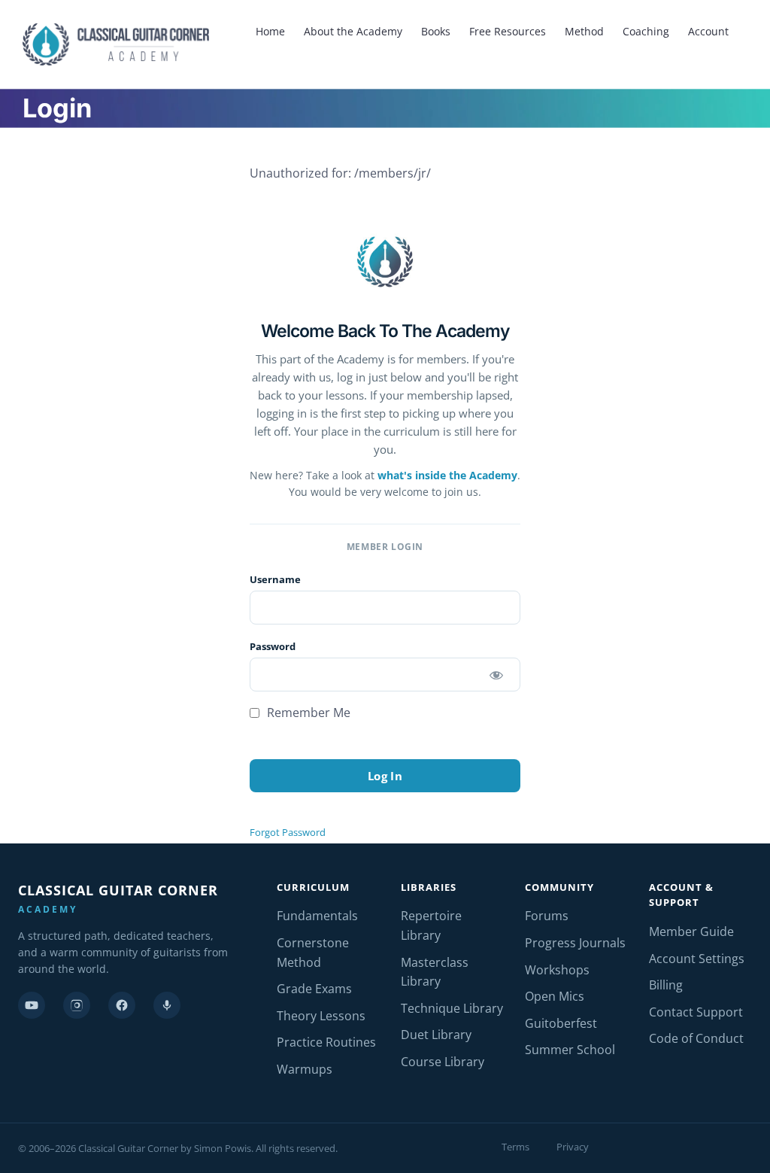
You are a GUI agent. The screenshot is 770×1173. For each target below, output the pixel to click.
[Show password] (495, 674)
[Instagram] (76, 1005)
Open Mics (554, 996)
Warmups (304, 1069)
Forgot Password (288, 832)
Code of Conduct (696, 1038)
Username (275, 579)
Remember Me (307, 712)
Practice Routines (326, 1042)
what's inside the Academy (447, 475)
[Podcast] (166, 1005)
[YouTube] (31, 1005)
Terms (515, 1146)
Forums (546, 915)
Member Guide (691, 931)
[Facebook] (121, 1005)
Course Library (442, 1061)
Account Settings (696, 958)
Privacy (572, 1146)
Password (273, 646)
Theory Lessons (321, 1015)
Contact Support (696, 1012)
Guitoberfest (561, 1023)
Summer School (570, 1049)
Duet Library (436, 1034)
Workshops (557, 970)
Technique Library (452, 1008)
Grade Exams (314, 988)
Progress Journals (575, 942)
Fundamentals (317, 915)
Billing (666, 985)
